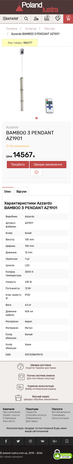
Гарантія (31, 412)
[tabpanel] (36, 81)
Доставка (32, 421)
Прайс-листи (11, 415)
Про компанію (11, 412)
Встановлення (61, 412)
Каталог (12, 19)
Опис (7, 191)
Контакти (9, 421)
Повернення (33, 418)
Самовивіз (58, 415)
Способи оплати (36, 415)
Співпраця (9, 418)
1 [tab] (36, 118)
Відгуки (21, 191)
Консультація (60, 418)
